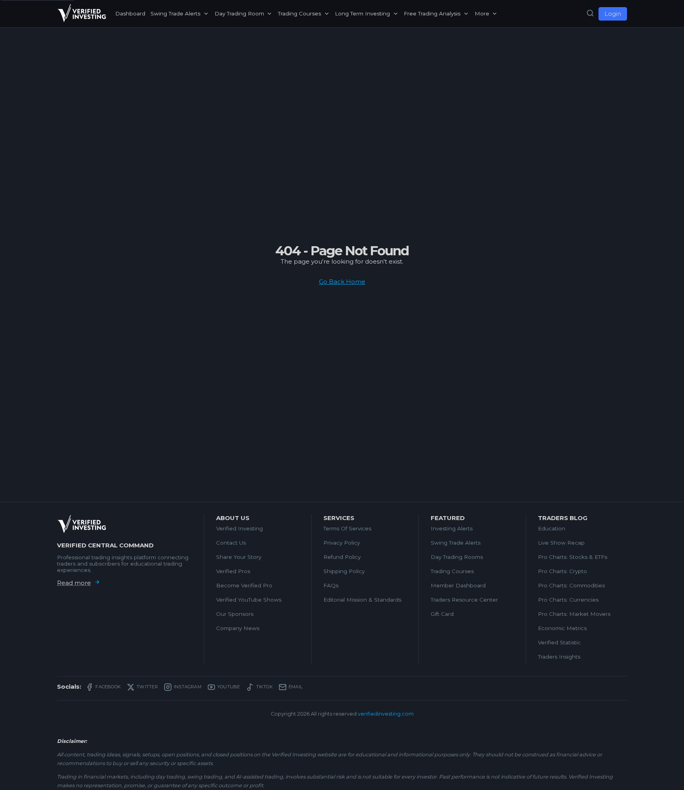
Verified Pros (233, 571)
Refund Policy (342, 557)
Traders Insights (559, 656)
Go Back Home (342, 281)
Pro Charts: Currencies (568, 599)
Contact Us (231, 542)
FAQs (330, 585)
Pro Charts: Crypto (562, 571)
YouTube (228, 686)
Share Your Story (238, 557)
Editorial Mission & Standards (362, 599)
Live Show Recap (561, 542)
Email (295, 686)
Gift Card (442, 614)
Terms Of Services (347, 528)
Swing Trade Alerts (175, 13)
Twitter (147, 686)
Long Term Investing (362, 13)
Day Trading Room (239, 13)
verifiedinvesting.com (386, 714)
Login (612, 13)
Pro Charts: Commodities (571, 585)
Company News (237, 628)
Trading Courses (299, 13)
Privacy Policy (341, 542)
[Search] (590, 13)
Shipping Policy (344, 571)
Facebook (108, 686)
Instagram (187, 686)
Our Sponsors (234, 614)
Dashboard (130, 13)
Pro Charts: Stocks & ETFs (572, 557)
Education (551, 528)
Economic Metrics (562, 628)
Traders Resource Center (464, 599)
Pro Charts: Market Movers (574, 614)
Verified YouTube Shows (248, 599)
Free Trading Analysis (432, 13)
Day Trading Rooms (457, 557)
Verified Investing (239, 528)
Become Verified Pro (244, 585)
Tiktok (264, 686)
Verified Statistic (559, 642)
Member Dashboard (458, 585)
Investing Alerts (452, 528)
